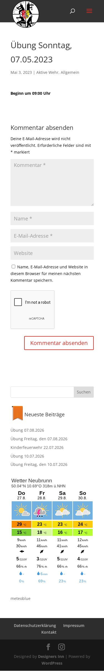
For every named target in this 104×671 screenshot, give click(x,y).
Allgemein (70, 72)
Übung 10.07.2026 (27, 456)
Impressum (73, 625)
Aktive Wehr (47, 72)
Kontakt (49, 632)
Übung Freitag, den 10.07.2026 (39, 464)
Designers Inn (51, 656)
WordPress (52, 663)
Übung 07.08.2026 (27, 430)
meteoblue (21, 598)
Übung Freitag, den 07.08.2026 (39, 438)
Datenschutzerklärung (35, 625)
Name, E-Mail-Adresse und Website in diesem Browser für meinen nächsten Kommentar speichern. (49, 273)
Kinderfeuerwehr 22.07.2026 (37, 447)
